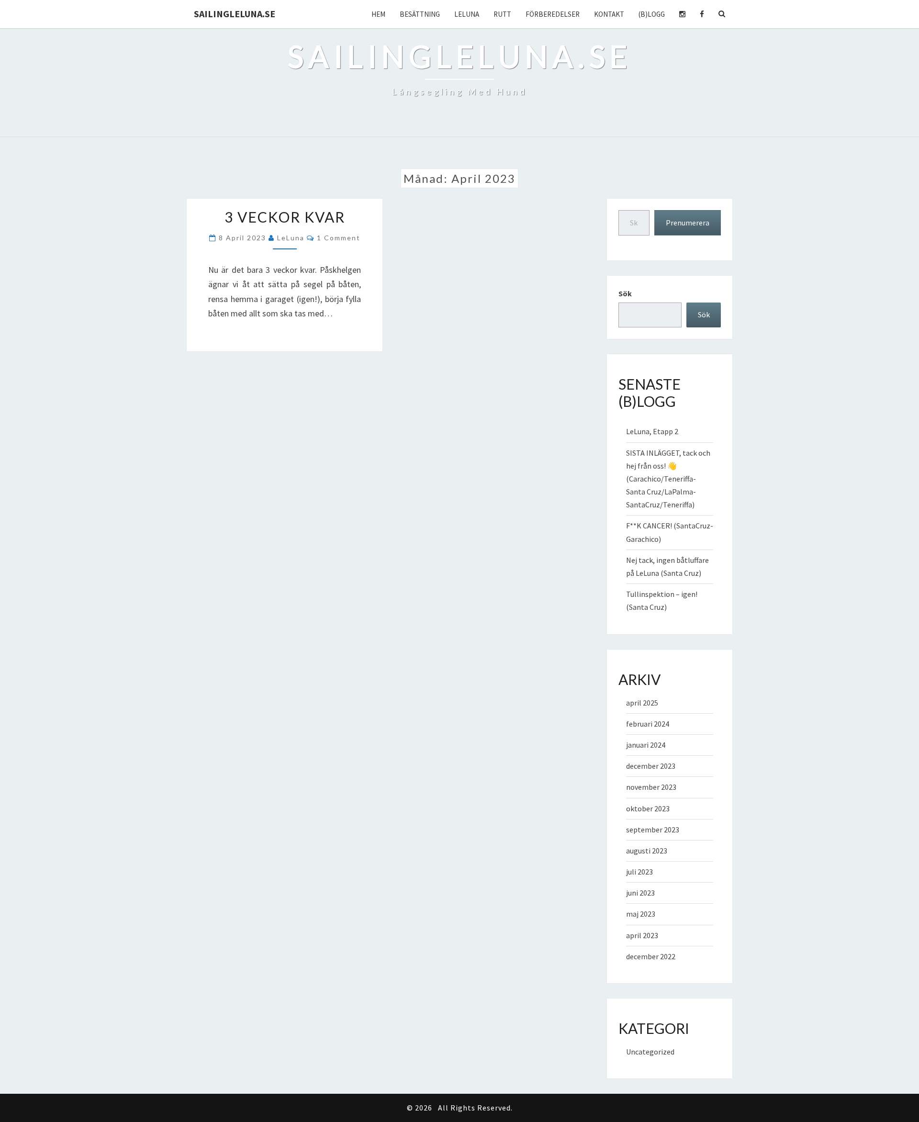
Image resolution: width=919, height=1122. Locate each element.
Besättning (420, 14)
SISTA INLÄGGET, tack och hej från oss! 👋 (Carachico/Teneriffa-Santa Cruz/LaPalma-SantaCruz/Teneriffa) (668, 479)
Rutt (502, 14)
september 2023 (652, 829)
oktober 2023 (648, 808)
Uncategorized (650, 1051)
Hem (378, 14)
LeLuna (466, 14)
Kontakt (609, 14)
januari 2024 (645, 745)
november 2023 (651, 787)
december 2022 (650, 956)
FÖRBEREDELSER (553, 14)
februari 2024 (647, 724)
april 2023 (642, 935)
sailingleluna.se (234, 14)
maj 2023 (640, 914)
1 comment (338, 238)
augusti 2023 (646, 850)
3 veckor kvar (284, 216)
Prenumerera (687, 222)
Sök (625, 293)
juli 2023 (639, 871)
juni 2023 (640, 893)
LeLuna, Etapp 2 (652, 431)
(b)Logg (652, 14)
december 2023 (650, 766)
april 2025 (642, 702)
